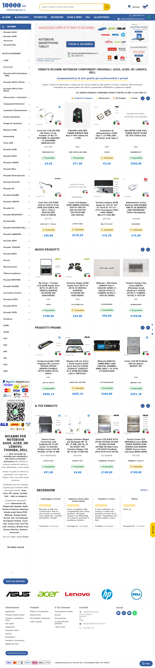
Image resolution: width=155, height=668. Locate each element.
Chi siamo (9, 624)
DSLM (6, 332)
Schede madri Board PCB (15, 512)
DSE (5, 345)
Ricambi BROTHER (12, 280)
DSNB (6, 325)
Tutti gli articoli (15, 581)
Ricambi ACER (10, 149)
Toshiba (23, 493)
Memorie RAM (10, 130)
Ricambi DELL (10, 169)
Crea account (60, 618)
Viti (12, 518)
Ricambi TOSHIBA (12, 247)
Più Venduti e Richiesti (40, 618)
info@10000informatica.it (94, 624)
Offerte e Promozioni (39, 611)
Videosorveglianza (12, 273)
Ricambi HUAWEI (11, 195)
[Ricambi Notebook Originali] (80, 44)
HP (10, 493)
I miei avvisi (60, 627)
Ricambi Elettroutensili (14, 176)
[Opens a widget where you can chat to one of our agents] (146, 664)
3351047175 (88, 628)
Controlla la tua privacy (17, 653)
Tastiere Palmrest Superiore (15, 509)
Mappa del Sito (12, 644)
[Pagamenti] (28, 663)
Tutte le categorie (11, 53)
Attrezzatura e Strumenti (15, 97)
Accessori (8, 67)
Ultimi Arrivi (35, 615)
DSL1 (6, 365)
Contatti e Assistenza (14, 640)
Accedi (58, 615)
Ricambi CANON (11, 162)
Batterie (23, 529)
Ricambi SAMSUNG (12, 234)
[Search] (106, 7)
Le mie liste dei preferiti (61, 623)
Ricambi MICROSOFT (13, 215)
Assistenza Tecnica (13, 293)
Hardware (8, 319)
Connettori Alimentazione (15, 110)
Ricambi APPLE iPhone (14, 82)
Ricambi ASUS (10, 156)
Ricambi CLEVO (11, 299)
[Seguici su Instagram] (124, 613)
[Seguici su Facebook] (118, 613)
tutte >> (144, 490)
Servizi (7, 260)
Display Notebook (12, 117)
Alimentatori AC (18, 503)
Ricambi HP (9, 189)
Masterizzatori (10, 267)
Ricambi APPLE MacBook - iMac (15, 74)
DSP (5, 338)
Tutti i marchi (36, 622)
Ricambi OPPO (10, 306)
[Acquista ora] (52, 125)
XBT (5, 351)
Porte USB (8, 143)
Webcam (8, 515)
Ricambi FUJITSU (12, 182)
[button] (12, 572)
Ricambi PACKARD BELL (15, 228)
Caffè (6, 60)
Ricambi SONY (10, 241)
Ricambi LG (9, 208)
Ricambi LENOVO (11, 202)
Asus (24, 490)
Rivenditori (10, 637)
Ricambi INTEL (10, 312)
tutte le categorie (19, 496)
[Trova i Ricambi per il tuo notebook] (129, 613)
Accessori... (15, 532)
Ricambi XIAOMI (11, 286)
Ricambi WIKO (10, 254)
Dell (6, 496)
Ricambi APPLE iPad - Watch (14, 90)
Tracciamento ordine (64, 611)
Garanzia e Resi (12, 630)
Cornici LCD (13, 524)
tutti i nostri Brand (19, 537)
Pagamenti (10, 627)
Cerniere (12, 527)
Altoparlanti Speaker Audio (15, 506)
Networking (9, 136)
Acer (5, 493)
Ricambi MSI (9, 221)
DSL (5, 358)
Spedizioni (10, 611)
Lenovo (15, 493)
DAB (6, 371)
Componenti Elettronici (14, 104)
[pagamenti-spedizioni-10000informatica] (15, 405)
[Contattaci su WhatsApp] (149, 17)
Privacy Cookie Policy (14, 615)
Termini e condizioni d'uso (14, 619)
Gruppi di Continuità (13, 123)
